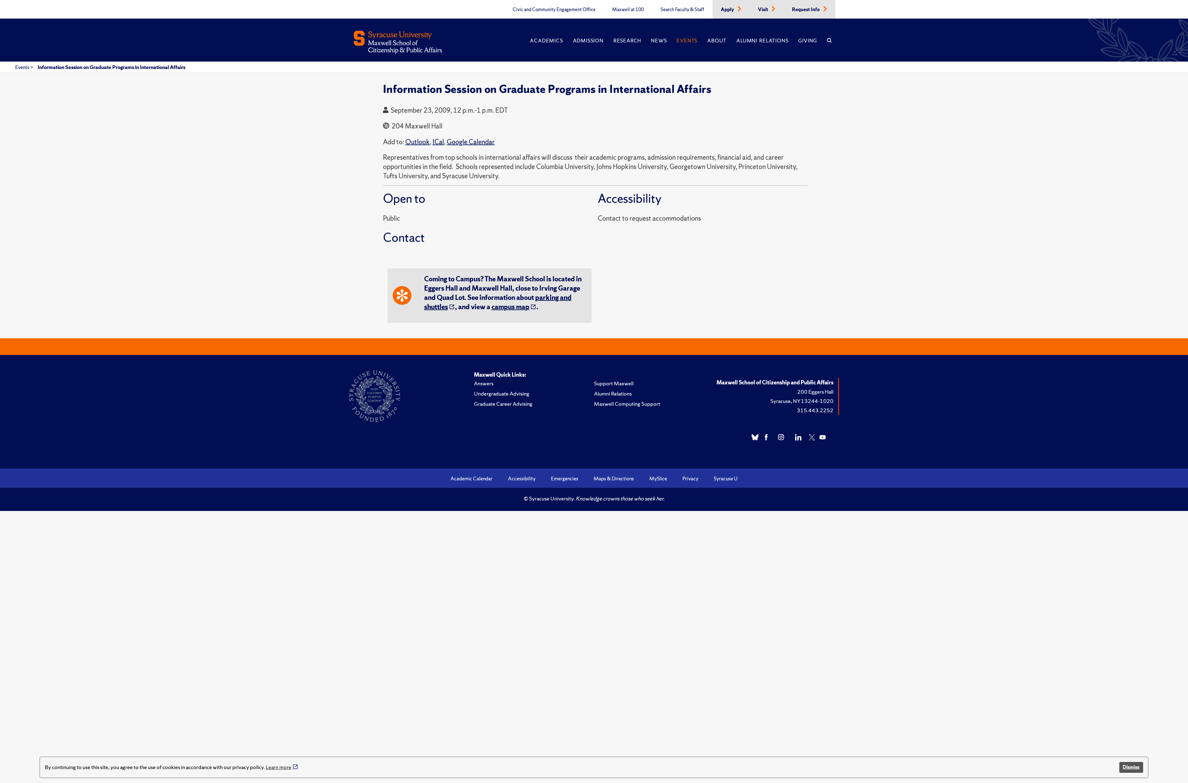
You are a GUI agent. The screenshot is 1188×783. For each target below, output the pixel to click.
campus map (510, 306)
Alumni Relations (762, 40)
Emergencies (564, 478)
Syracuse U (726, 478)
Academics (546, 40)
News (659, 40)
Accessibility (522, 478)
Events (687, 40)
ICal (438, 141)
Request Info (806, 9)
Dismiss (1131, 767)
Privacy (690, 478)
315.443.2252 (815, 410)
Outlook (417, 141)
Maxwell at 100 (628, 9)
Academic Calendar (471, 478)
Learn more (278, 767)
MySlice (658, 478)
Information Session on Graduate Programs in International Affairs (111, 67)
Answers (483, 383)
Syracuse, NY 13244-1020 (801, 400)
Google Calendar (471, 141)
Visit (763, 9)
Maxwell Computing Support (627, 403)
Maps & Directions (614, 478)
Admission (588, 40)
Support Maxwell (614, 383)
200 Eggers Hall (815, 391)
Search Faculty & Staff (682, 9)
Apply (728, 9)
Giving (807, 40)
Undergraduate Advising (501, 393)
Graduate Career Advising (503, 403)
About (716, 40)
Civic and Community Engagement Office (554, 9)
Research (627, 40)
